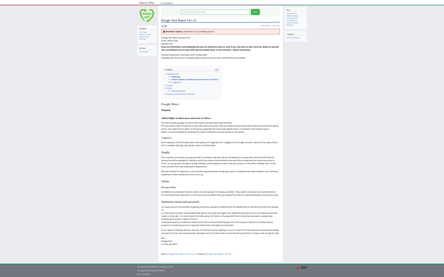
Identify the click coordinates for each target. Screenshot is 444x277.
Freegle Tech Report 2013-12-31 (182, 254)
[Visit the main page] (147, 15)
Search (255, 12)
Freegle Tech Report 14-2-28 (219, 254)
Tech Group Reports (293, 38)
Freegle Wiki (146, 2)
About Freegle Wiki (143, 274)
